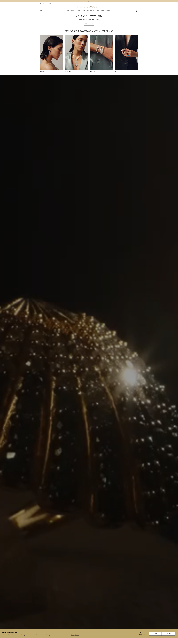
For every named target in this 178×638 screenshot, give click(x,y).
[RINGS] (126, 52)
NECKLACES (68, 71)
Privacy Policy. (75, 635)
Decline (169, 633)
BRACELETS (93, 71)
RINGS (116, 71)
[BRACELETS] (101, 52)
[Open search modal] (41, 11)
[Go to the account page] (134, 11)
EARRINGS (43, 71)
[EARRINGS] (51, 52)
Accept (155, 633)
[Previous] (75, 1)
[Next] (103, 1)
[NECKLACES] (76, 52)
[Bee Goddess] (89, 7)
